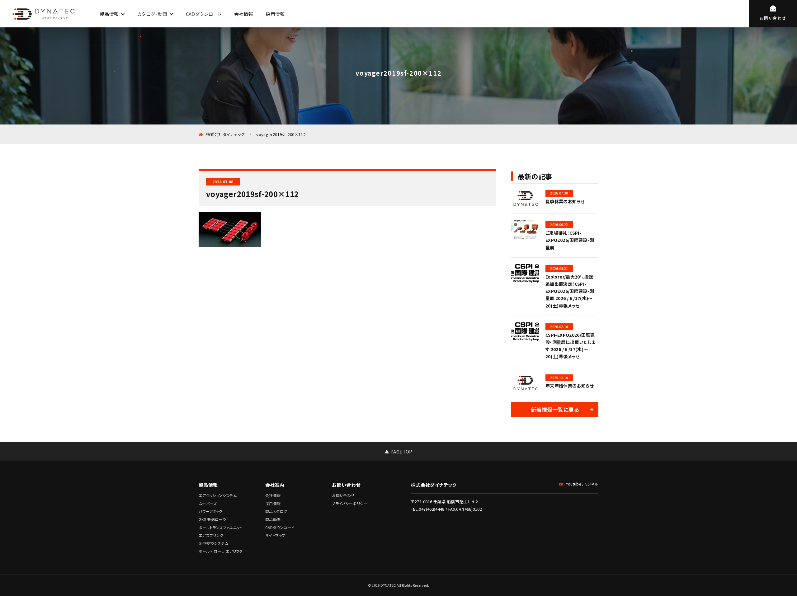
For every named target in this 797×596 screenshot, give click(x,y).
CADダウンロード (204, 14)
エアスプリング (211, 535)
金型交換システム (213, 543)
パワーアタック (211, 511)
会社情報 (243, 14)
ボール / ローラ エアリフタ (221, 551)
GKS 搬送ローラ (212, 519)
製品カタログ (276, 511)
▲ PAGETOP (398, 451)
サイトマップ (275, 535)
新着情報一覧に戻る (555, 409)
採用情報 (275, 14)
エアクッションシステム (218, 495)
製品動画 (273, 519)
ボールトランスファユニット (221, 527)
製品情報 (109, 14)
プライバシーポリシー (349, 503)
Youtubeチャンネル (582, 483)
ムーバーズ (208, 503)
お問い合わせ (343, 495)
